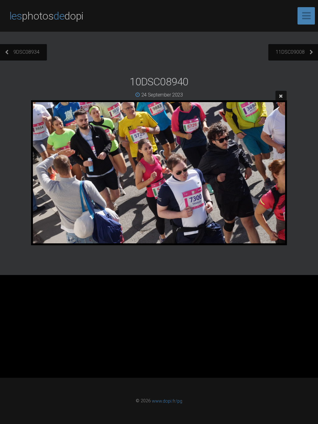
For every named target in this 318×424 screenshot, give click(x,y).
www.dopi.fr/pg (167, 401)
